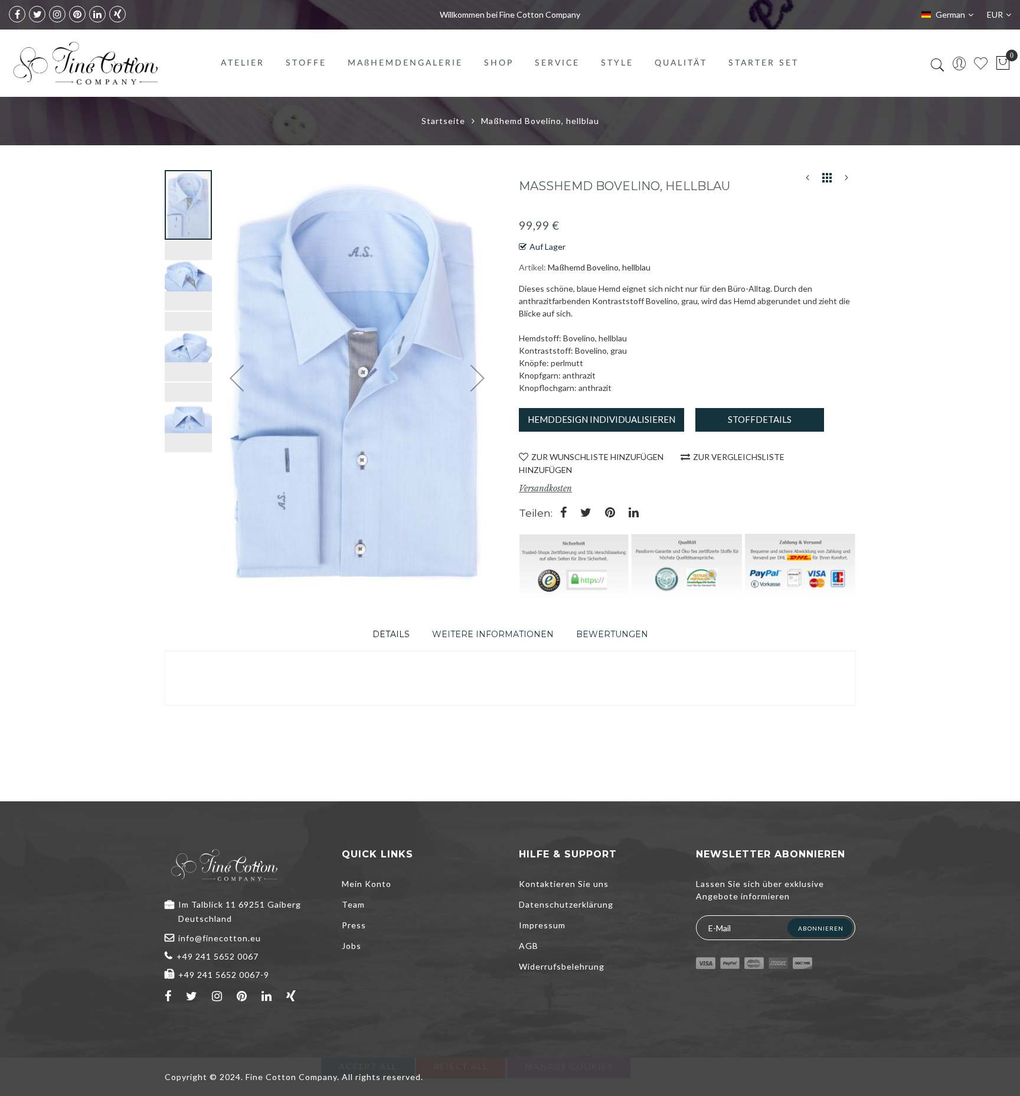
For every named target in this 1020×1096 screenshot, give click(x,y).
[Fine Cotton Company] (85, 63)
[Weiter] (846, 180)
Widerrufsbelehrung (561, 966)
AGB (528, 946)
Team (353, 904)
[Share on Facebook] (563, 513)
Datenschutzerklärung (566, 904)
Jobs (351, 946)
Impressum (542, 925)
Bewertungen (612, 634)
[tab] (391, 634)
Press (354, 925)
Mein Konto (366, 884)
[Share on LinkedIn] (634, 513)
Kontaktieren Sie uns (564, 884)
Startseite (443, 121)
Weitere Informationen (493, 634)
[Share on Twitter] (585, 513)
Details (391, 634)
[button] (189, 275)
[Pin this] (610, 513)
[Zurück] (807, 180)
